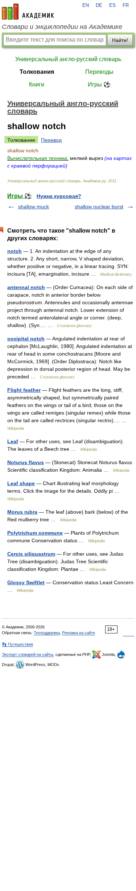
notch (14, 251)
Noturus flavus (25, 462)
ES (112, 5)
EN (85, 5)
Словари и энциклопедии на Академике (62, 26)
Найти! (120, 40)
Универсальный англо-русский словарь (68, 59)
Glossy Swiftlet (26, 582)
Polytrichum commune (35, 533)
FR (126, 5)
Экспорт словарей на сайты (27, 654)
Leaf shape (21, 483)
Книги (36, 84)
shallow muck (33, 206)
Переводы (99, 72)
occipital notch (26, 338)
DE (99, 5)
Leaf (12, 441)
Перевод (51, 140)
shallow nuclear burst (99, 206)
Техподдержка (47, 633)
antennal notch (26, 287)
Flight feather (24, 390)
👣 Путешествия (17, 644)
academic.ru (28, 12)
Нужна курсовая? (59, 196)
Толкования (37, 72)
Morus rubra (22, 512)
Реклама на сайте (78, 633)
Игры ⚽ (99, 84)
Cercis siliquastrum (31, 554)
